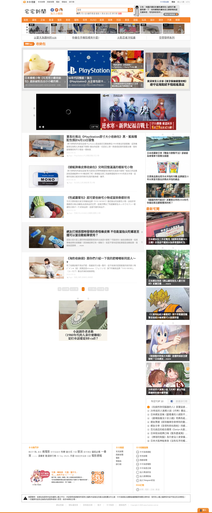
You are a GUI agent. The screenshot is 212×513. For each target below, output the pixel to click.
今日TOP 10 (157, 401)
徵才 (99, 505)
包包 (78, 183)
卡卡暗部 (110, 505)
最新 (34, 20)
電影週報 (97, 455)
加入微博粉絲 (145, 476)
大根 (99, 213)
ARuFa (66, 456)
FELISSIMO (82, 213)
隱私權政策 (73, 505)
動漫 (93, 13)
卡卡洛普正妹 (145, 468)
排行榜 (71, 2)
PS (85, 156)
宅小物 (96, 156)
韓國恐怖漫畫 (80, 456)
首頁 (26, 20)
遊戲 (135, 20)
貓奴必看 (96, 452)
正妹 (43, 20)
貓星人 (98, 13)
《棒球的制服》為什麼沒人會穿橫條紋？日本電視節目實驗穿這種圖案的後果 (170, 437)
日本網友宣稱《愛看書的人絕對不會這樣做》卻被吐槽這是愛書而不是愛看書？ (170, 414)
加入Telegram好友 (147, 480)
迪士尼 (108, 13)
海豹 (79, 277)
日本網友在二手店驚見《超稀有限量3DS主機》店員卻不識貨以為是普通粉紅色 (167, 241)
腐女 (40, 452)
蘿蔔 (95, 213)
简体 (173, 2)
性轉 (63, 452)
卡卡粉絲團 (164, 2)
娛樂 (110, 20)
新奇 (68, 20)
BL (35, 452)
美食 (127, 20)
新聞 (141, 489)
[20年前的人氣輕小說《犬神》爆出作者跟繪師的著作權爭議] (168, 381)
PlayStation (78, 156)
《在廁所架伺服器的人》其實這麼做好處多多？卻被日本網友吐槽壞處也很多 (170, 407)
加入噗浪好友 (56, 10)
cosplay (34, 456)
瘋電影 (46, 451)
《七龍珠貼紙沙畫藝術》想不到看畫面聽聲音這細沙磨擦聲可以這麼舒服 (167, 316)
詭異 (102, 20)
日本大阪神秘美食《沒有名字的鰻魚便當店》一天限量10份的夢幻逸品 (170, 441)
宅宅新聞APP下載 (61, 10)
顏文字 (31, 452)
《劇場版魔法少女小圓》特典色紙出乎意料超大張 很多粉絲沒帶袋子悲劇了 (170, 418)
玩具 (144, 20)
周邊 (88, 156)
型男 (85, 20)
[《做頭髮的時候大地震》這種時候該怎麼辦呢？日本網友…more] (168, 353)
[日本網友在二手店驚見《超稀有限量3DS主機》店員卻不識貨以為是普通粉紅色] (168, 230)
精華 (178, 20)
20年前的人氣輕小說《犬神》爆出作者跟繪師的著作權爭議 (166, 391)
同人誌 (84, 13)
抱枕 (76, 277)
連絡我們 (122, 505)
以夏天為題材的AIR (45, 37)
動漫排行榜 (50, 456)
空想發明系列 (167, 37)
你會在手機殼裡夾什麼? (85, 37)
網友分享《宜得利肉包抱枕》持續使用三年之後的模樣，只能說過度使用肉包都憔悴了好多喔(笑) (170, 426)
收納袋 (90, 277)
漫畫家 (41, 456)
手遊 (72, 456)
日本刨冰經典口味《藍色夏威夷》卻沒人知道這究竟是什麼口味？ (170, 433)
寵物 (76, 20)
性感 (76, 213)
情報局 (64, 2)
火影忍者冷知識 (126, 37)
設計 (152, 20)
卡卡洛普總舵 (145, 452)
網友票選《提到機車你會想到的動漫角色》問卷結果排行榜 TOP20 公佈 (170, 422)
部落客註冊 (87, 505)
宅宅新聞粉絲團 (52, 10)
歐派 (103, 13)
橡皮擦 (86, 183)
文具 (82, 183)
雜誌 (92, 156)
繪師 (89, 13)
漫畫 (120, 13)
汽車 (169, 20)
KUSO (93, 20)
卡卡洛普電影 (145, 464)
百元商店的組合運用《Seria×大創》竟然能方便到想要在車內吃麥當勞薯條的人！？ (170, 429)
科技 (119, 20)
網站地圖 (60, 505)
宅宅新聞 (41, 2)
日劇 (89, 456)
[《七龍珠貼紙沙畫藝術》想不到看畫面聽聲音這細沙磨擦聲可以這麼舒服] (168, 305)
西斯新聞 (50, 2)
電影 (58, 2)
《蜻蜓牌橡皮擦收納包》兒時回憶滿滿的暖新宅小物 (99, 167)
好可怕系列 (55, 452)
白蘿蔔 (90, 213)
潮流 (161, 20)
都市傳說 (87, 452)
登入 (204, 510)
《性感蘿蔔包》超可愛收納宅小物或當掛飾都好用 (98, 197)
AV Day (60, 456)
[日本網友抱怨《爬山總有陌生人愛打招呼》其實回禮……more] (168, 278)
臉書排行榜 (181, 401)
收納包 (84, 277)
